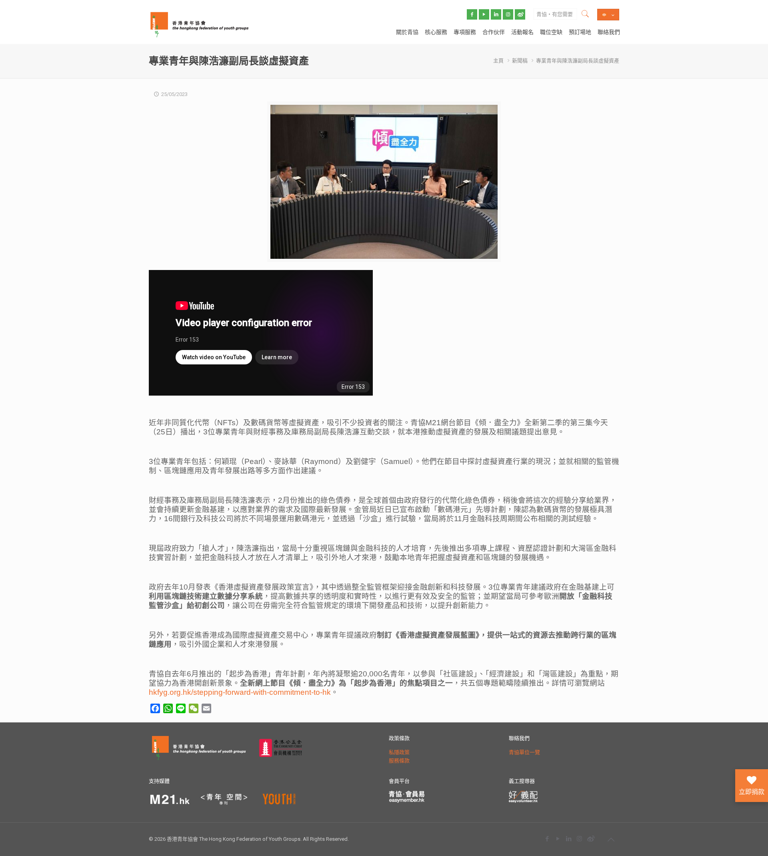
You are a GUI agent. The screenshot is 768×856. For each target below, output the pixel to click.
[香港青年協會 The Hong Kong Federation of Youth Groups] (199, 24)
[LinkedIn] (568, 838)
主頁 (498, 61)
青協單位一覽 (524, 752)
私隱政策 (399, 752)
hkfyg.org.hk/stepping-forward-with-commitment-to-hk (240, 692)
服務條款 (399, 761)
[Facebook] (547, 838)
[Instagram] (579, 838)
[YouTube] (558, 838)
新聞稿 (520, 61)
